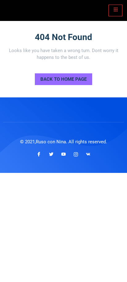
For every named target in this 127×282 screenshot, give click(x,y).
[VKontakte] (88, 154)
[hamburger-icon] (115, 10)
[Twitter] (51, 154)
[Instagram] (75, 154)
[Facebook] (38, 154)
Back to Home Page (61, 77)
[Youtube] (63, 154)
